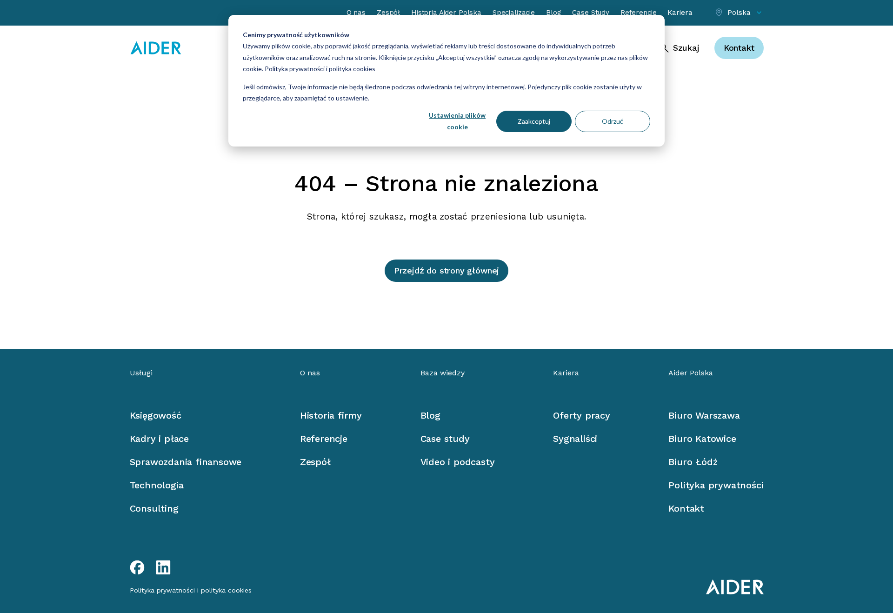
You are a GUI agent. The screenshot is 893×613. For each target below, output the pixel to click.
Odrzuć (612, 121)
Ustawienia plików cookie (457, 121)
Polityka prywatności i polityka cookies (319, 69)
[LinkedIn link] (163, 567)
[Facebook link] (137, 567)
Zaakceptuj (534, 121)
